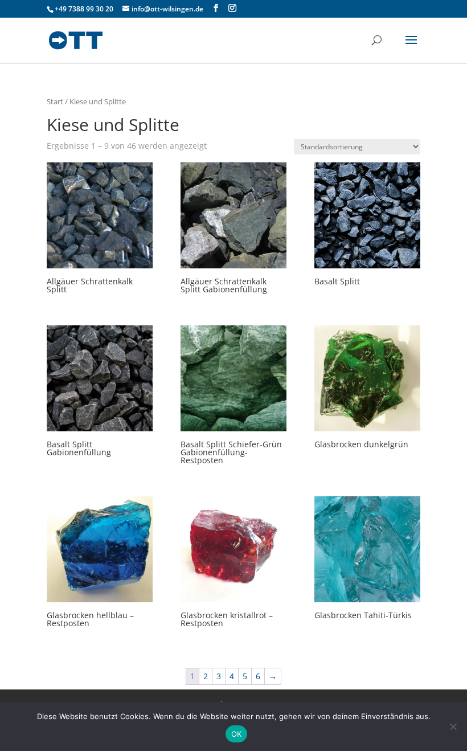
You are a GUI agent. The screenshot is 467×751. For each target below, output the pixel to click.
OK (236, 733)
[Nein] (452, 726)
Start (55, 101)
